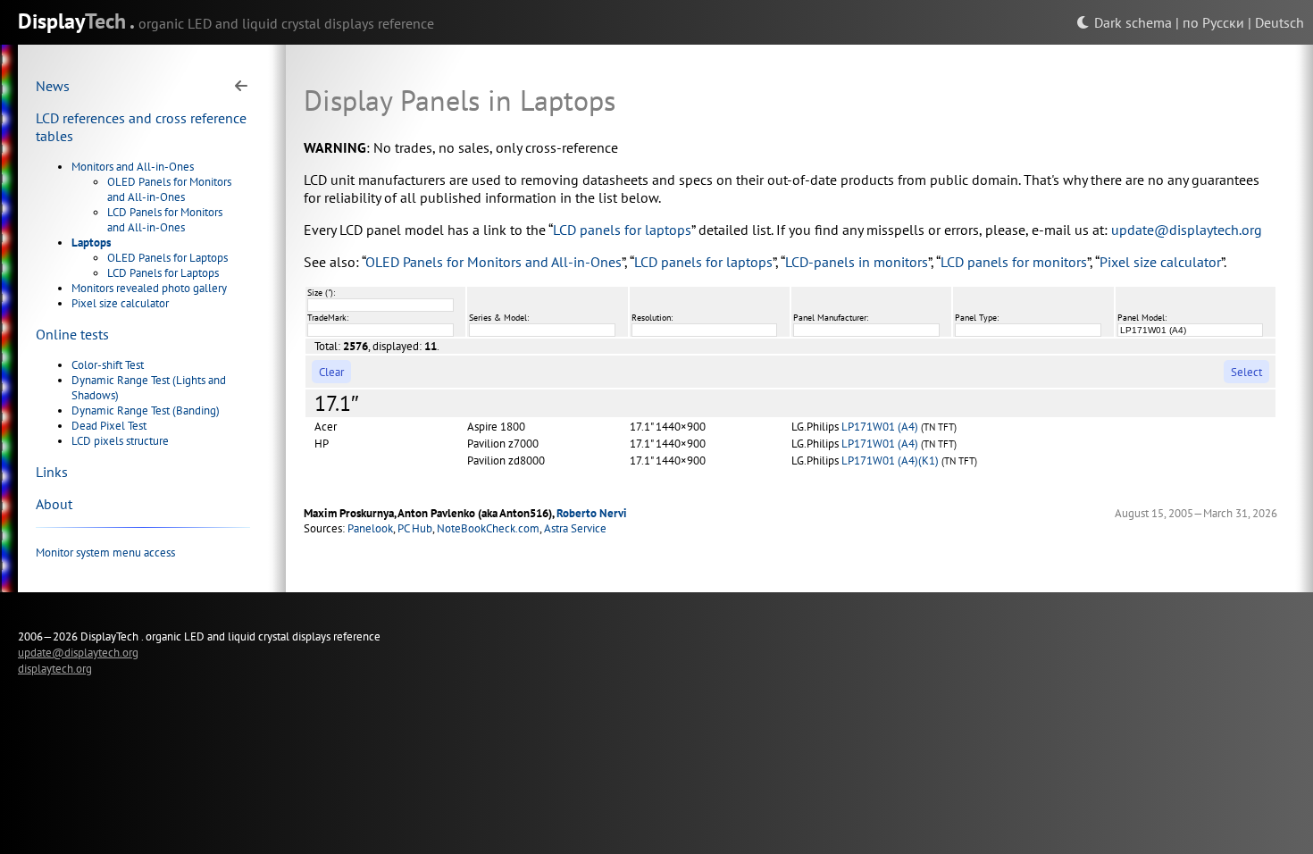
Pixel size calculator (120, 303)
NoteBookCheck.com (488, 528)
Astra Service (575, 528)
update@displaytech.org (1186, 230)
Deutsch (1279, 22)
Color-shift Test (107, 365)
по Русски (1213, 22)
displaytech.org (55, 668)
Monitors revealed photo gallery (149, 288)
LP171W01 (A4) (879, 426)
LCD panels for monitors (1014, 262)
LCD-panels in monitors (856, 262)
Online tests (72, 334)
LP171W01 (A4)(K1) (890, 460)
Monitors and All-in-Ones (132, 166)
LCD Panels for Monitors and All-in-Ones (164, 220)
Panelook (370, 528)
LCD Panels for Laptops (163, 272)
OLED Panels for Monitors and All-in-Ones (169, 189)
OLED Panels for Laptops (167, 257)
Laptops (91, 242)
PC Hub (414, 528)
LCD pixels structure (120, 440)
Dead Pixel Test (108, 425)
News (53, 86)
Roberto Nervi (591, 513)
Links (52, 472)
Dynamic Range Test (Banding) (145, 410)
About (54, 504)
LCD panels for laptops (622, 230)
